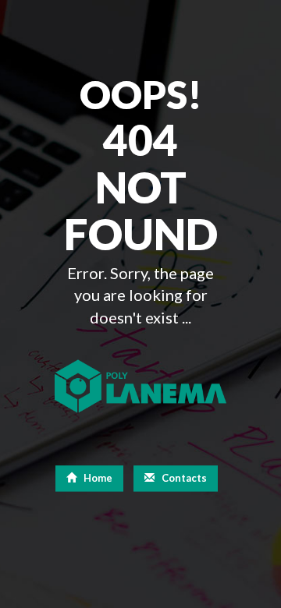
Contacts (183, 478)
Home (96, 478)
